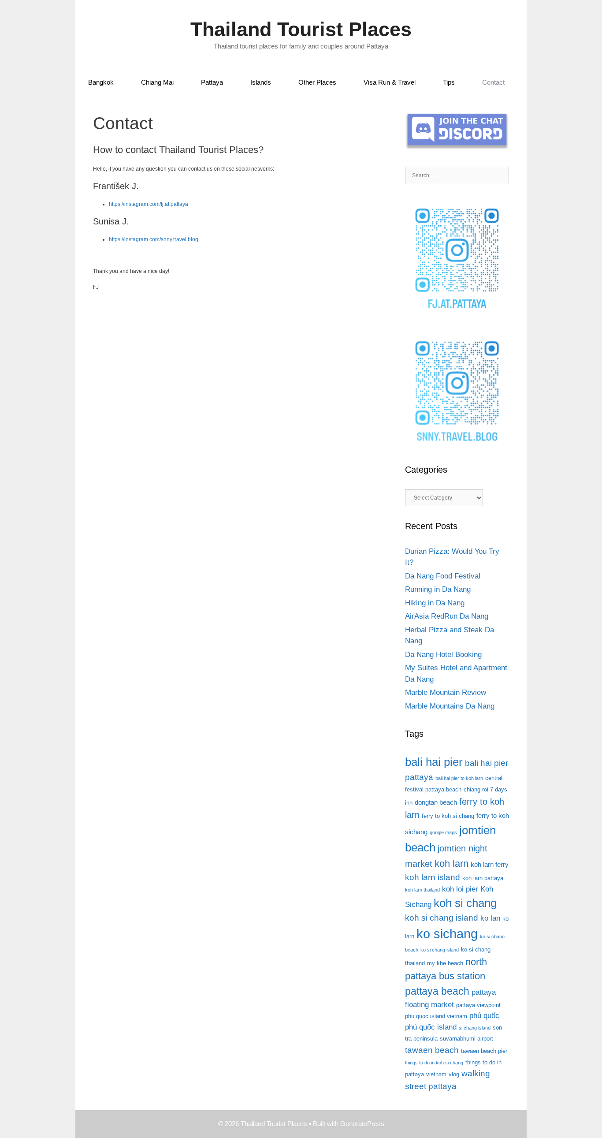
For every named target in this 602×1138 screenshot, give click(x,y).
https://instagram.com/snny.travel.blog (153, 239)
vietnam (436, 1074)
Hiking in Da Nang (435, 603)
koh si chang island (441, 917)
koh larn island (432, 877)
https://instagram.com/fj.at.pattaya (148, 204)
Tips (449, 82)
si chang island (475, 1027)
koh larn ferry (490, 864)
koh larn (451, 863)
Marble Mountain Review (445, 692)
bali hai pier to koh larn (459, 778)
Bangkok (101, 82)
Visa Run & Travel (390, 82)
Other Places (317, 82)
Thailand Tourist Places (301, 29)
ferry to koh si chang (448, 816)
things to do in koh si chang (434, 1062)
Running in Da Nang (438, 589)
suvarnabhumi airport (466, 1038)
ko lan (490, 918)
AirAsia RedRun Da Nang (446, 616)
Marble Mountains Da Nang (449, 706)
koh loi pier (460, 889)
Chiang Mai (157, 82)
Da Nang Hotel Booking (443, 654)
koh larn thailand (422, 889)
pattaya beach (437, 991)
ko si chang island (439, 949)
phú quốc (484, 1015)
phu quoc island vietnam (436, 1016)
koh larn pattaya (482, 878)
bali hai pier (434, 762)
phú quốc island (431, 1027)
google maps (443, 832)
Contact (493, 82)
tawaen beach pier (484, 1051)
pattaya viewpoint (478, 1005)
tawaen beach (432, 1050)
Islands (260, 82)
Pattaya (212, 82)
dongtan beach (436, 802)
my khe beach (445, 963)
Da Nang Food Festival (442, 576)
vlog (454, 1074)
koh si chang (465, 903)
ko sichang (447, 933)
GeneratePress (362, 1123)
